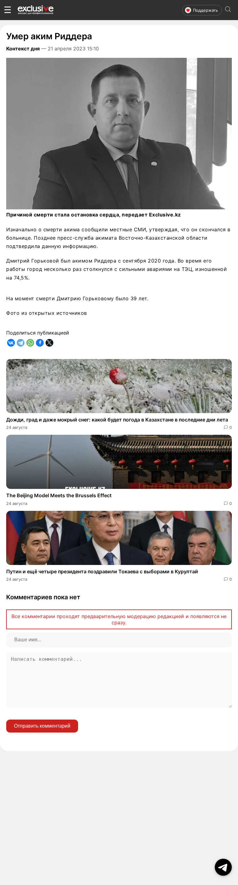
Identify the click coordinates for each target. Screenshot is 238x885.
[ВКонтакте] (11, 343)
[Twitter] (49, 343)
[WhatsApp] (30, 343)
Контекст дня (23, 48)
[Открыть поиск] (228, 10)
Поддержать (205, 10)
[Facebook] (40, 343)
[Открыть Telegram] (223, 867)
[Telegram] (20, 343)
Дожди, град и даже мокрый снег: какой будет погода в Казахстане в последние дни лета (117, 420)
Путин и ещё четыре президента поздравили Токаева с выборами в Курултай (102, 571)
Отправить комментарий (42, 726)
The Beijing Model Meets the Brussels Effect (59, 495)
